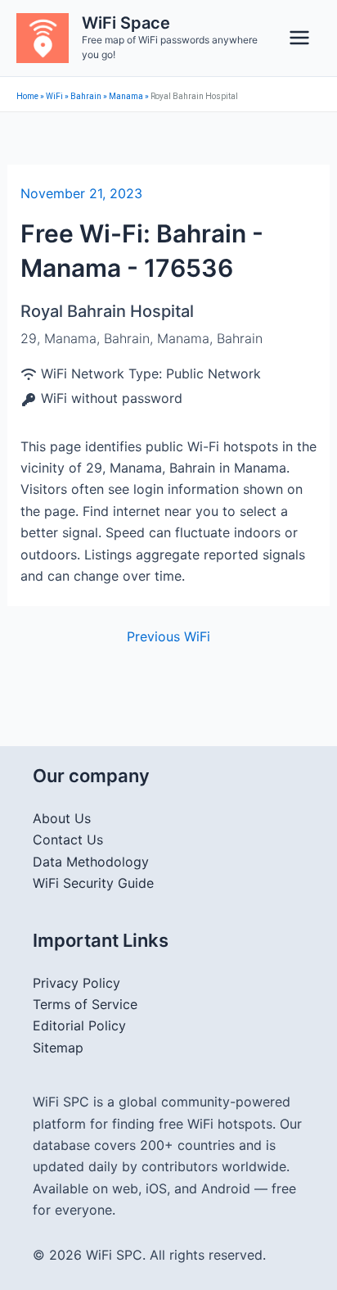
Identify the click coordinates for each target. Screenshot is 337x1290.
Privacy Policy (76, 983)
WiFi (54, 96)
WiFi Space (126, 23)
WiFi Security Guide (93, 883)
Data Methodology (91, 861)
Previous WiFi (168, 636)
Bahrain (85, 96)
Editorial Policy (79, 1025)
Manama (126, 96)
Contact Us (68, 839)
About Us (62, 818)
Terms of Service (85, 1004)
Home (27, 96)
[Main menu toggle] (299, 37)
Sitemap (58, 1047)
